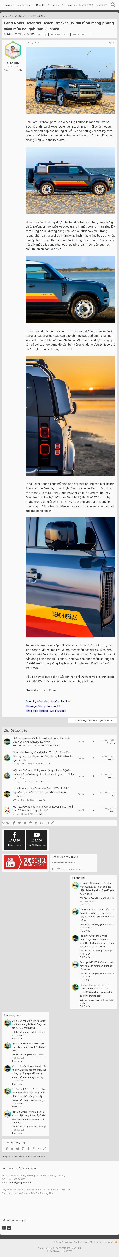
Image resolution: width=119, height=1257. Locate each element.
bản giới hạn (41, 34)
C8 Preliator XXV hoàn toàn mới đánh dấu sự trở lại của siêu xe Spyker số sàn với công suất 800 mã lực (97, 915)
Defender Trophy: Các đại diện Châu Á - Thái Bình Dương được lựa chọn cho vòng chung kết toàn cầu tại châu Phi (43, 756)
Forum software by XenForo (59, 1248)
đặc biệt (66, 34)
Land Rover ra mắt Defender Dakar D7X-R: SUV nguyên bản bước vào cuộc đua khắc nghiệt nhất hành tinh (41, 792)
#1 (114, 43)
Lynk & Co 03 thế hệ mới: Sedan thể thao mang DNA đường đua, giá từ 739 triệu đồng (29, 1024)
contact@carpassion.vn (20, 1182)
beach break (55, 34)
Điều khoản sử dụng (63, 1242)
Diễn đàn (40, 5)
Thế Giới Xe (45, 764)
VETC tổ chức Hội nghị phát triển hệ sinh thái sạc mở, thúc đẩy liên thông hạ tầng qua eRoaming (29, 1070)
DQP (15, 800)
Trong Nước (17, 1038)
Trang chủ (9, 5)
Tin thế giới (78, 878)
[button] (25, 5)
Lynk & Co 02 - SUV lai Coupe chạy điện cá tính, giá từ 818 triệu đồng (29, 1047)
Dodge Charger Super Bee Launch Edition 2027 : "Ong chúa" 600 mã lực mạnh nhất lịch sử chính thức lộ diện (97, 990)
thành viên (14, 843)
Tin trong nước (12, 1015)
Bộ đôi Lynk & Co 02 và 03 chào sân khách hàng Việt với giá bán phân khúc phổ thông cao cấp (29, 1092)
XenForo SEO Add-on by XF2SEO (59, 1251)
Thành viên (71, 5)
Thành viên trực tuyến (65, 857)
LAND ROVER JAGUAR (50, 745)
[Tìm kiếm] (112, 5)
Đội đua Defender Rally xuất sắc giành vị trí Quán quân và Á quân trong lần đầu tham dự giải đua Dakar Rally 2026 (44, 774)
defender (76, 34)
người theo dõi (37, 843)
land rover (86, 34)
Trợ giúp (97, 1242)
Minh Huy (10, 34)
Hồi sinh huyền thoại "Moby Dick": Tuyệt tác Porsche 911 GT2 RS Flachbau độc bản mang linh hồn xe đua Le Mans (97, 941)
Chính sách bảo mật (83, 1242)
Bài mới (55, 5)
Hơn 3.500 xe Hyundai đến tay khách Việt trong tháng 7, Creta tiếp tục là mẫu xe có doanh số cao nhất (28, 1117)
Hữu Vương (18, 745)
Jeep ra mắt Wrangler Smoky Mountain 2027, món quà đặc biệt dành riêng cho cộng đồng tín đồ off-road (97, 889)
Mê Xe (15, 814)
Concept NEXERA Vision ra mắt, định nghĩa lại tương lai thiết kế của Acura (97, 966)
